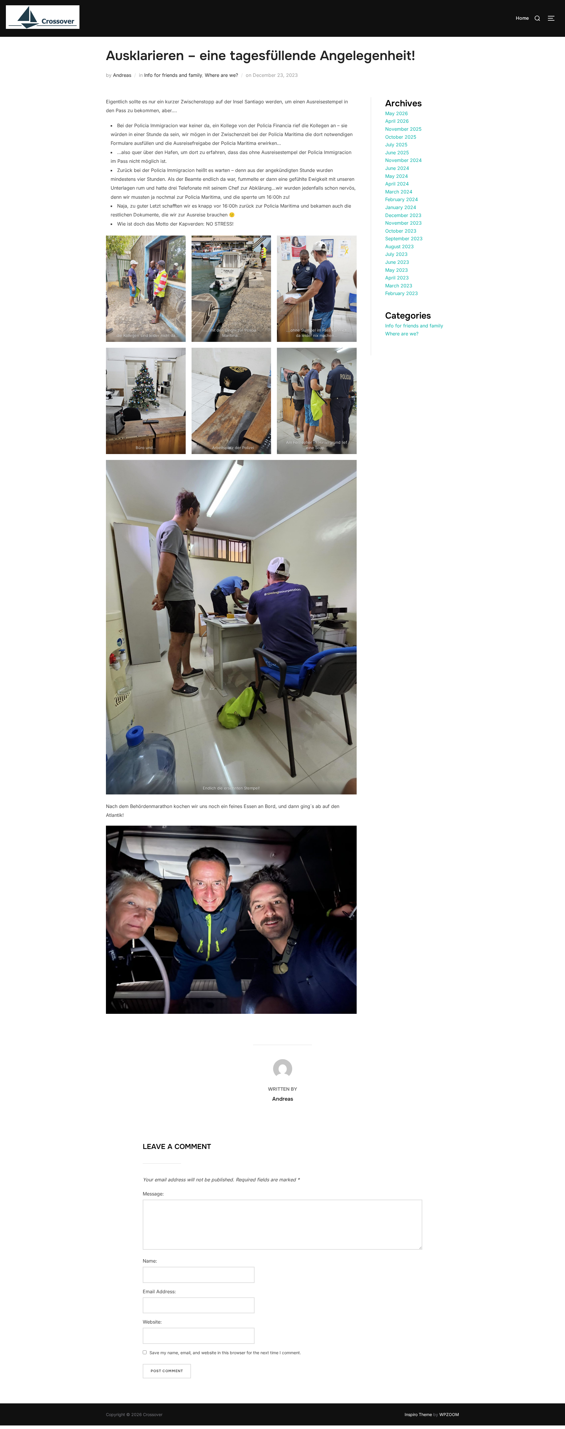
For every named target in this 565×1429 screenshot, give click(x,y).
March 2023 (398, 286)
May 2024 (396, 176)
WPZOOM (449, 1414)
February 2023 (401, 293)
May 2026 (396, 113)
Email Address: (159, 1291)
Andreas (122, 75)
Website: (152, 1322)
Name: (150, 1261)
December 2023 (403, 215)
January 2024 (400, 207)
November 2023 (403, 223)
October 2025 (400, 137)
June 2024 (397, 168)
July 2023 (396, 254)
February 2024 (401, 199)
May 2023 (396, 270)
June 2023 (397, 262)
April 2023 (397, 278)
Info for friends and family (173, 75)
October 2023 (400, 231)
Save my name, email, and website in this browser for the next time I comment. (225, 1352)
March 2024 (398, 192)
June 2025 (397, 152)
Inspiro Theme (418, 1414)
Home (522, 18)
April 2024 (397, 184)
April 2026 (397, 121)
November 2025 (403, 129)
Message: (153, 1194)
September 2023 (404, 238)
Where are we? (221, 75)
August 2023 (399, 246)
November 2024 (403, 160)
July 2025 (396, 145)
